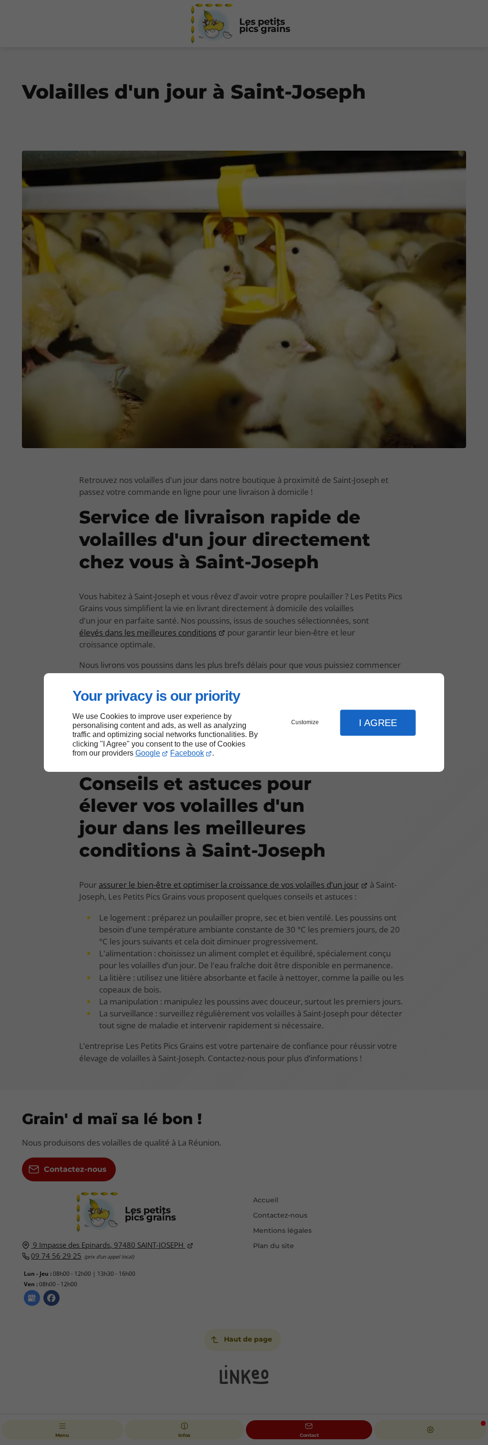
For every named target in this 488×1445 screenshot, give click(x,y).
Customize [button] (305, 722)
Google (147, 753)
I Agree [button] (378, 722)
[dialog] (244, 722)
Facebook (187, 753)
